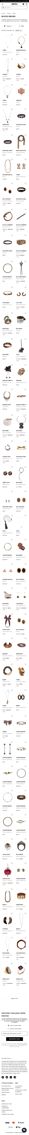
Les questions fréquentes (18, 1087)
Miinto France (7, 1058)
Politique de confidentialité (5, 1107)
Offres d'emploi (5, 1092)
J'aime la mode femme (15, 1025)
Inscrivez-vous (14, 1039)
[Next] (24, 998)
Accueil (3, 13)
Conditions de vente (7, 1103)
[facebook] (15, 1077)
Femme (8, 13)
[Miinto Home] (14, 4)
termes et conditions (22, 1043)
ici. (18, 1046)
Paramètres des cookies (8, 1114)
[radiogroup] (14, 1027)
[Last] (26, 998)
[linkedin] (7, 1077)
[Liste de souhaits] (23, 4)
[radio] (8, 1025)
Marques (4, 1094)
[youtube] (11, 1077)
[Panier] (26, 4)
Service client (18, 1094)
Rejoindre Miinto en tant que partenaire (7, 1089)
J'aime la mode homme (15, 1028)
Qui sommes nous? (6, 1086)
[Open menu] (2, 4)
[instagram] (3, 1077)
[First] (2, 998)
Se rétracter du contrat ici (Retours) (21, 1091)
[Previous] (5, 998)
